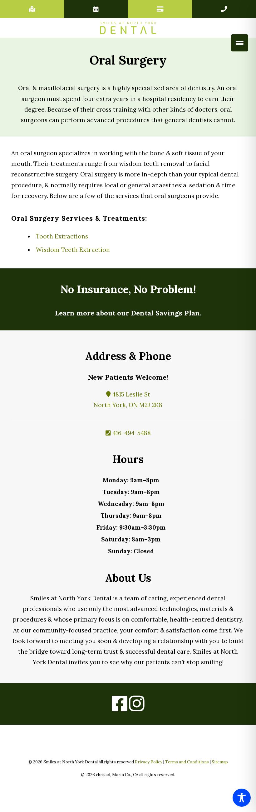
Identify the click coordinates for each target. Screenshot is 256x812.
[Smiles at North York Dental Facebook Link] (119, 708)
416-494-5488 (131, 433)
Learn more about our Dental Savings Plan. (128, 313)
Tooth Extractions (62, 236)
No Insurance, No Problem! (128, 289)
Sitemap (220, 762)
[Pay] (160, 9)
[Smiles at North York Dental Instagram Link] (137, 708)
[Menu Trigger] (239, 42)
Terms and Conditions (187, 762)
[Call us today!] (224, 9)
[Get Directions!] (32, 9)
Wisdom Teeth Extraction (73, 249)
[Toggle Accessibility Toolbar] (241, 797)
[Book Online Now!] (96, 9)
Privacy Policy (148, 762)
